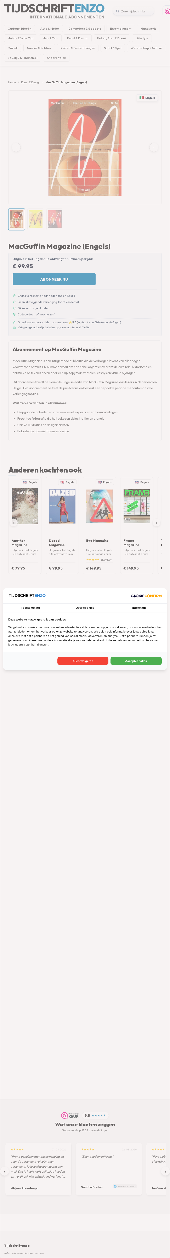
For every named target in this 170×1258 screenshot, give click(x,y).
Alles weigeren (83, 661)
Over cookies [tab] (85, 607)
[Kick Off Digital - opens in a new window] (146, 596)
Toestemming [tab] (30, 607)
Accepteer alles (136, 661)
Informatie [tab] (139, 607)
